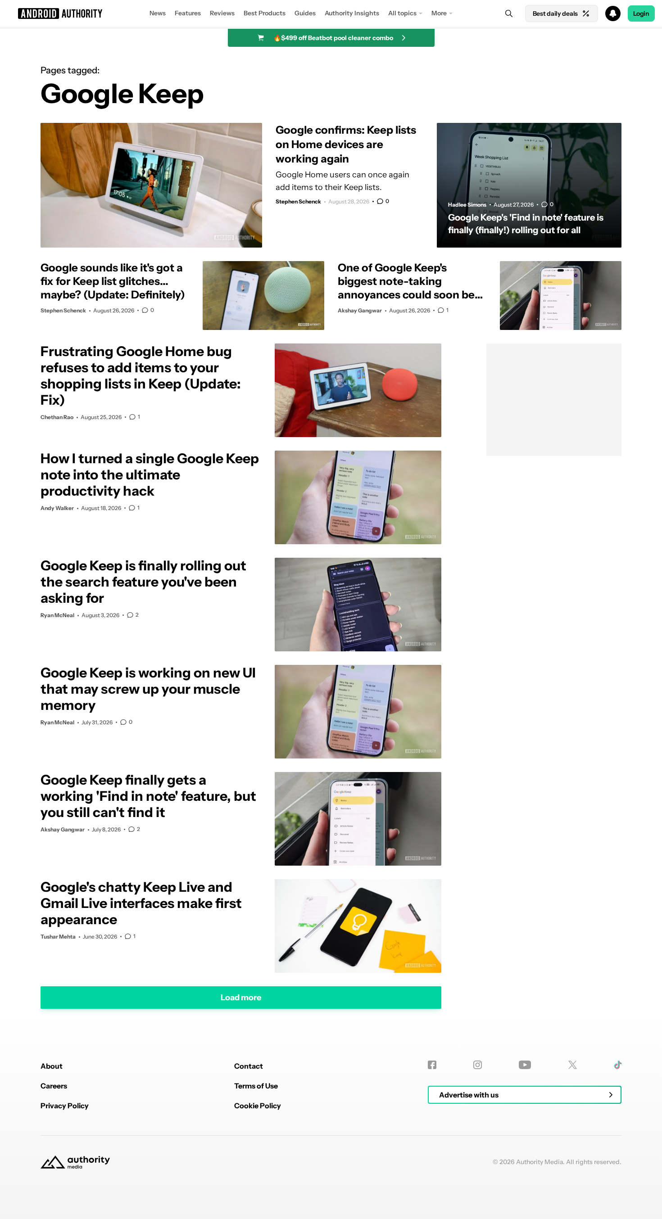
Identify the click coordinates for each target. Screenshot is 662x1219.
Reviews (222, 13)
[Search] (509, 14)
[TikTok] (617, 1065)
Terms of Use (256, 1085)
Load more (241, 997)
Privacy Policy (65, 1105)
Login (641, 13)
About (52, 1065)
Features (188, 13)
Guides (305, 13)
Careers (54, 1085)
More (439, 13)
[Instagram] (477, 1065)
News (158, 13)
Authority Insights (352, 13)
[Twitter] (572, 1065)
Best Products (265, 13)
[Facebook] (432, 1065)
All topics (402, 13)
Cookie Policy (257, 1105)
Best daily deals (555, 13)
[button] (331, 13)
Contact (248, 1065)
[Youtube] (525, 1065)
